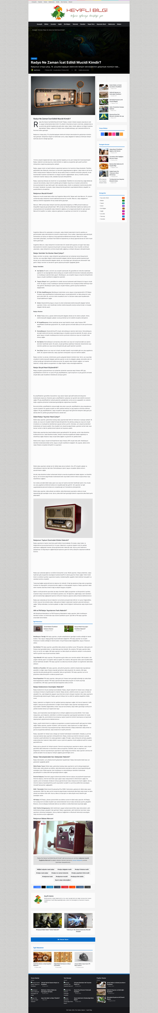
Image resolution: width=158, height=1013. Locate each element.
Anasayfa (34, 2)
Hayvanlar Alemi (101, 24)
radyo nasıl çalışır (42, 873)
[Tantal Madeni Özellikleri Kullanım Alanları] (38, 629)
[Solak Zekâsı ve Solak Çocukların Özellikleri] (103, 87)
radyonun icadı (48, 876)
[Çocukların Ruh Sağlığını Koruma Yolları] (103, 159)
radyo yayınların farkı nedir (80, 873)
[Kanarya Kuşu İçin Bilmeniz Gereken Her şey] (103, 117)
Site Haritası (64, 2)
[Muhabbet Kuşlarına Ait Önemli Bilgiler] (103, 102)
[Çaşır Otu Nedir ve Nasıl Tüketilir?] (35, 1000)
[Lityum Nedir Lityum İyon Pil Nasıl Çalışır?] (84, 957)
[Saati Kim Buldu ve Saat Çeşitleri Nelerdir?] (42, 957)
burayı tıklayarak (77, 860)
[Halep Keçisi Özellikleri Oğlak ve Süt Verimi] (103, 151)
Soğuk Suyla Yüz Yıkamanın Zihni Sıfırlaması (114, 173)
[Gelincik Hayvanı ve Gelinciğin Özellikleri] (103, 95)
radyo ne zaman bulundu (60, 873)
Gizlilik (57, 2)
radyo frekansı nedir (82, 869)
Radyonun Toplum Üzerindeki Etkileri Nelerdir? (20, 143)
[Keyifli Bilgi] (79, 13)
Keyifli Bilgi (89, 1010)
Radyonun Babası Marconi (22, 163)
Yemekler (82, 24)
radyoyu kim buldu (77, 876)
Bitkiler (46, 24)
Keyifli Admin (37, 70)
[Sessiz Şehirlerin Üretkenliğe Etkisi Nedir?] (68, 1000)
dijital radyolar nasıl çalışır (46, 869)
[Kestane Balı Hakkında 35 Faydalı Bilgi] (103, 166)
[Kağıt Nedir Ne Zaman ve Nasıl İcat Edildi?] (63, 957)
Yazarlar (40, 2)
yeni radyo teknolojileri (63, 880)
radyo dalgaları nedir (65, 869)
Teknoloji (75, 24)
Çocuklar (53, 24)
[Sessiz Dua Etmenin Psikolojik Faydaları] (68, 992)
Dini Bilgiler (67, 24)
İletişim (70, 2)
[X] (49, 905)
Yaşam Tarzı (91, 24)
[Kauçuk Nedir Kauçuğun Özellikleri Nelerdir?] (68, 629)
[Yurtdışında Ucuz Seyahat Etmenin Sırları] (103, 181)
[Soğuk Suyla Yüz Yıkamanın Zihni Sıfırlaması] (103, 174)
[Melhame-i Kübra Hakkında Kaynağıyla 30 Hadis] (35, 992)
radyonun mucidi (62, 876)
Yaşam (102, 203)
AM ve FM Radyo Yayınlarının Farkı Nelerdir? (20, 149)
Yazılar (45, 2)
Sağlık (60, 24)
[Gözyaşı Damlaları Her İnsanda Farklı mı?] (68, 985)
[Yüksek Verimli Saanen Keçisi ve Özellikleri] (35, 985)
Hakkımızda (51, 2)
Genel (101, 205)
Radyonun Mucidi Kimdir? (22, 124)
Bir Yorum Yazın (63, 939)
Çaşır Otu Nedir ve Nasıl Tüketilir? (50, 998)
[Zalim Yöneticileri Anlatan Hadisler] (103, 109)
